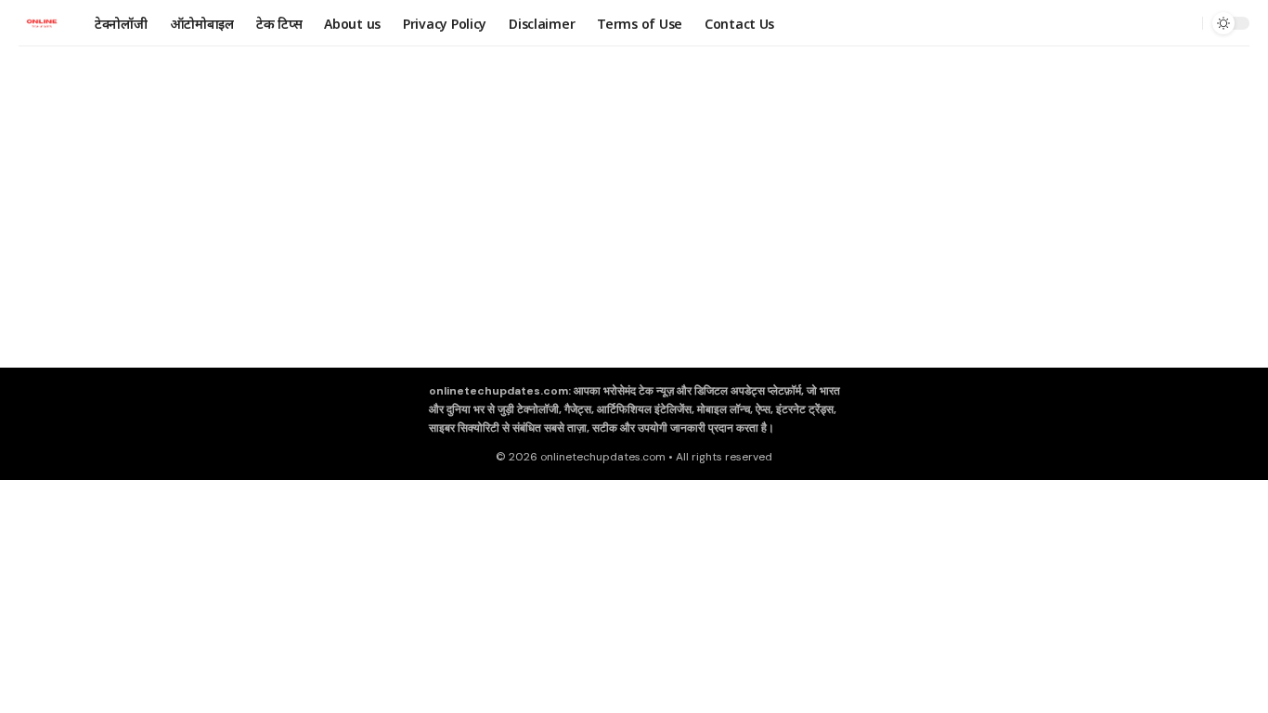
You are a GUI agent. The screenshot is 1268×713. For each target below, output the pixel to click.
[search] (1183, 23)
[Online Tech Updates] (42, 23)
